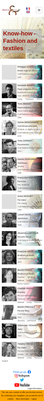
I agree (34, 399)
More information (22, 399)
